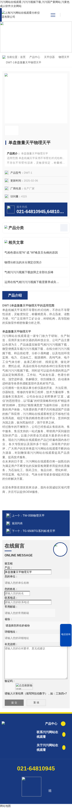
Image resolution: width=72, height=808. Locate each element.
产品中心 (34, 57)
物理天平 (64, 57)
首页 (23, 57)
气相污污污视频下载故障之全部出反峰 (28, 272)
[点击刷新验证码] (24, 686)
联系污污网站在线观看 (47, 734)
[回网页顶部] (65, 642)
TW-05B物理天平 (34, 515)
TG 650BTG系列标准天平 (39, 531)
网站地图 (5, 805)
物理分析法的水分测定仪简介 (23, 262)
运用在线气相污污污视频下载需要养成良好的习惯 (36, 282)
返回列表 (17, 523)
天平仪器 (49, 57)
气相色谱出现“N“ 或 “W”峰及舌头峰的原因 (31, 252)
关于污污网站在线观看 (47, 747)
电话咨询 (65, 634)
